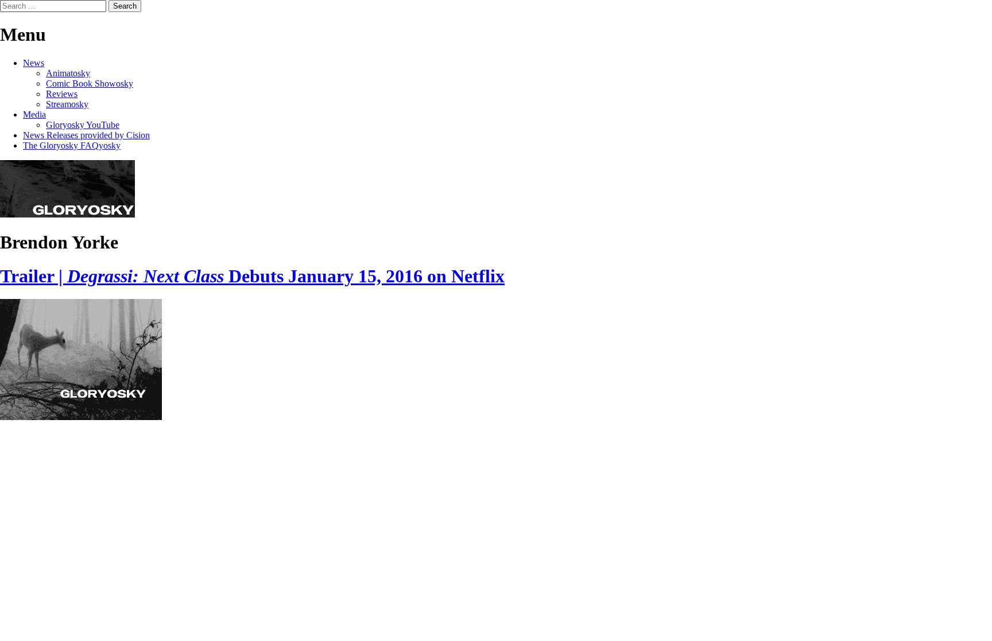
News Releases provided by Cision (86, 135)
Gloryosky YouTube (82, 125)
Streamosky (67, 104)
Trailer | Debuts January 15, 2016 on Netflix (252, 276)
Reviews (62, 94)
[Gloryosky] (67, 214)
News (33, 63)
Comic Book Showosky (89, 83)
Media (34, 114)
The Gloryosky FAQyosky (72, 145)
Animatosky (68, 73)
